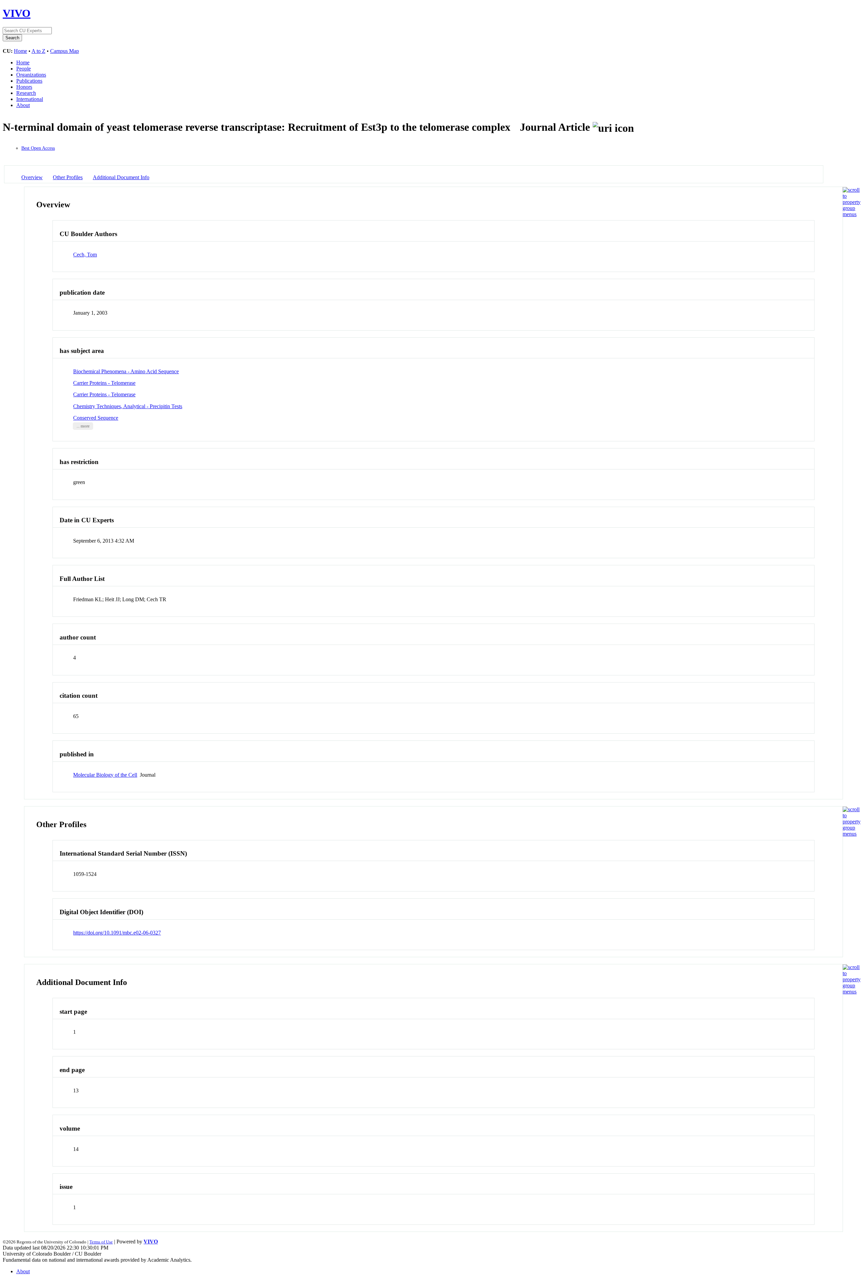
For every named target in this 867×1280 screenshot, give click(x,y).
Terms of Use (101, 1241)
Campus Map (64, 51)
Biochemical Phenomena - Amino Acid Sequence (126, 371)
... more (83, 426)
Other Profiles (68, 177)
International (29, 99)
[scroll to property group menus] (852, 214)
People (23, 68)
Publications (29, 81)
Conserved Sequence (95, 418)
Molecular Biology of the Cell (105, 775)
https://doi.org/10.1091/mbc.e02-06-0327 (117, 933)
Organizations (31, 75)
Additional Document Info (121, 177)
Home (20, 51)
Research (26, 93)
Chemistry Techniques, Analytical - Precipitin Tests (127, 406)
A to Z (38, 51)
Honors (24, 87)
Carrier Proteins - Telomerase (104, 383)
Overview (32, 177)
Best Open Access (38, 148)
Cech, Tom (85, 254)
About (23, 105)
